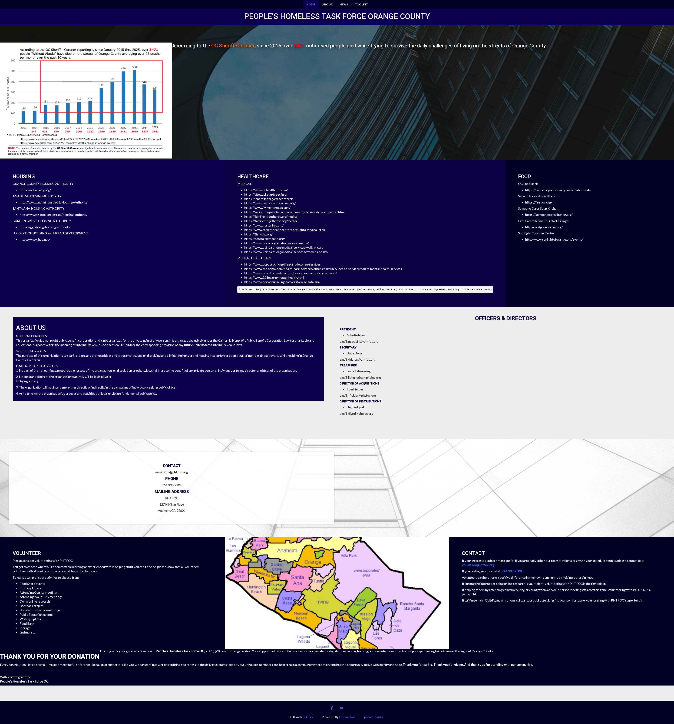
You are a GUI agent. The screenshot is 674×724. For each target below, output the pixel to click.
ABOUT (327, 4)
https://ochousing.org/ (35, 190)
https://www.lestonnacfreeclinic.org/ (270, 203)
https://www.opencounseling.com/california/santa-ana (282, 282)
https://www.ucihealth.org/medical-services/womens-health (286, 252)
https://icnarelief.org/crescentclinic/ (269, 199)
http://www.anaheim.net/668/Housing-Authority (53, 202)
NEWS (344, 4)
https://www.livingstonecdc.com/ (267, 207)
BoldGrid (308, 717)
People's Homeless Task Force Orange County (337, 16)
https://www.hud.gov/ (35, 239)
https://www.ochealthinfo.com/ (266, 190)
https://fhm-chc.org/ (258, 234)
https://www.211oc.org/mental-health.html (274, 277)
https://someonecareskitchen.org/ (549, 214)
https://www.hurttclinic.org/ (264, 225)
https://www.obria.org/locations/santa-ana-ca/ (276, 243)
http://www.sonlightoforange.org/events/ (554, 239)
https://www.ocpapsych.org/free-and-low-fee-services (282, 264)
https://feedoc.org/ (538, 202)
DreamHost (347, 717)
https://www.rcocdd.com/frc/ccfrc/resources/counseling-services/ (290, 273)
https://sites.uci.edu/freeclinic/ (265, 194)
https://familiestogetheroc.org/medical (271, 216)
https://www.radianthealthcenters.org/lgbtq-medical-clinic (285, 230)
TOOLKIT (361, 4)
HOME (310, 4)
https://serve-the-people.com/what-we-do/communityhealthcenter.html (294, 212)
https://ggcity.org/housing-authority (45, 227)
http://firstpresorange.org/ (544, 227)
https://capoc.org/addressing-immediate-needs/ (558, 190)
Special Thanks (373, 717)
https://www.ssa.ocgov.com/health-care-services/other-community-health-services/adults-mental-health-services (323, 269)
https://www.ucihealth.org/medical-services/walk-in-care (283, 247)
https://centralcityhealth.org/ (264, 239)
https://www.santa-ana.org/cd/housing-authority (53, 214)
